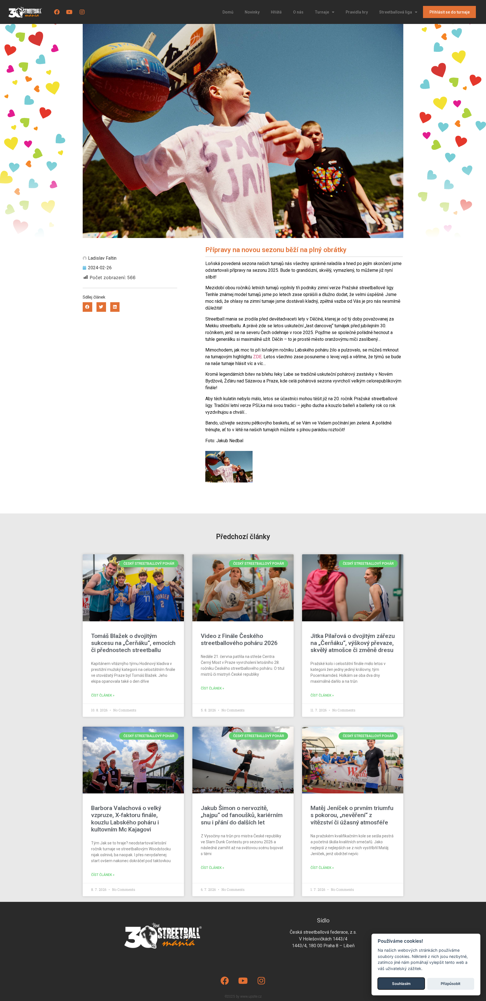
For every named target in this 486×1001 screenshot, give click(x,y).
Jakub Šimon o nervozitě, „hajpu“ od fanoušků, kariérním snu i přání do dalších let (242, 815)
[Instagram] (82, 12)
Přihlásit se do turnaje (449, 12)
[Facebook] (56, 12)
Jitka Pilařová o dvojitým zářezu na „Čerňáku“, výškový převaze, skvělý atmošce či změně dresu (352, 643)
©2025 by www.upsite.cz (243, 996)
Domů (227, 12)
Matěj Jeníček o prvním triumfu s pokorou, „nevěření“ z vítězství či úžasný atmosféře (351, 815)
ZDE (257, 356)
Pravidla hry (357, 12)
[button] (87, 307)
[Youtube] (69, 12)
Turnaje (322, 12)
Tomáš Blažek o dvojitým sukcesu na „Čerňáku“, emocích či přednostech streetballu (133, 643)
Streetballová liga (395, 12)
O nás (298, 12)
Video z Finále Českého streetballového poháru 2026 (239, 639)
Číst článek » (102, 695)
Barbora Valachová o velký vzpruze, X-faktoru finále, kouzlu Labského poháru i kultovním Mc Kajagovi (126, 819)
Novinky (252, 12)
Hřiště (276, 12)
